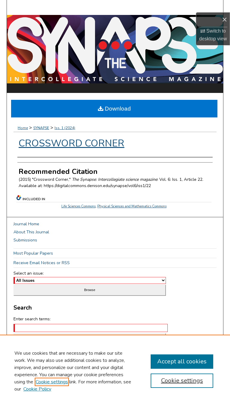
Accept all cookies (182, 361)
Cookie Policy (37, 389)
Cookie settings (52, 382)
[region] (115, 371)
